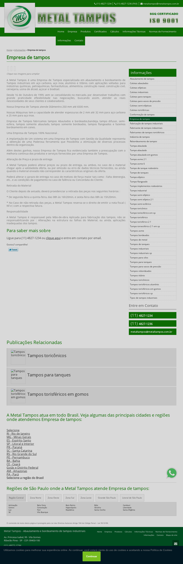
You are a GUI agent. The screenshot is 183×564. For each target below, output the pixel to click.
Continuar (91, 556)
